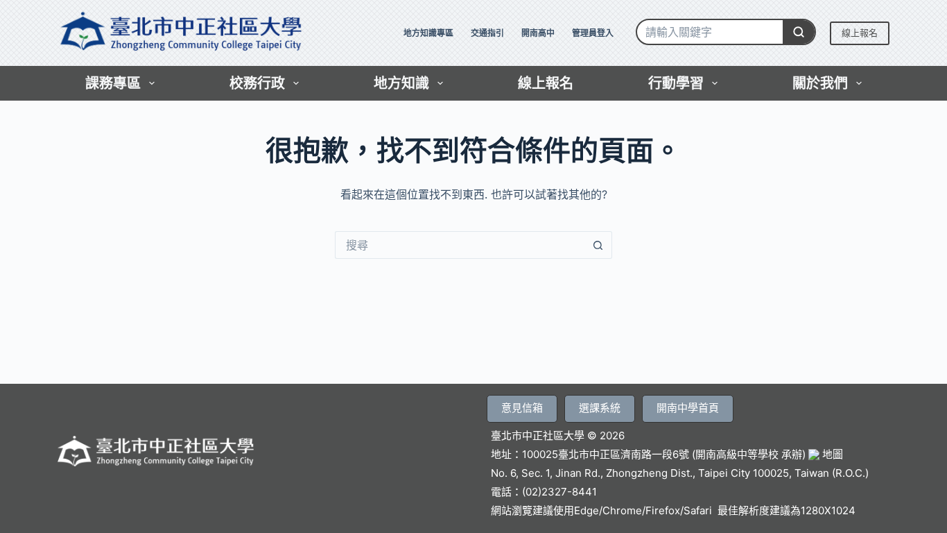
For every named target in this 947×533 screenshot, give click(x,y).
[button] (522, 409)
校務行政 (257, 83)
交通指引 (487, 33)
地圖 (831, 454)
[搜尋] (799, 32)
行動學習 (676, 83)
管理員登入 (593, 33)
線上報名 (860, 32)
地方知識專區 (428, 33)
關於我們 (820, 83)
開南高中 (538, 33)
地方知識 (401, 83)
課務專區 (113, 83)
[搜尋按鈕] (598, 245)
